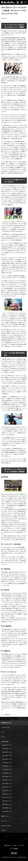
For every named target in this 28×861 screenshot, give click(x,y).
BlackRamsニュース (6, 722)
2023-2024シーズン (7, 755)
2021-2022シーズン (7, 762)
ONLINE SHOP (21, 2)
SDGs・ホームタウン (6, 825)
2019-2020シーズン (7, 769)
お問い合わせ (7, 845)
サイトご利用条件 (14, 848)
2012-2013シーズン (7, 794)
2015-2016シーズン (7, 783)
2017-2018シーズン (7, 776)
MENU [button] (26, 3)
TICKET (17, 2)
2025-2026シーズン (7, 748)
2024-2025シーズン (7, 752)
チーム (2, 732)
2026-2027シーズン (7, 745)
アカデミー (3, 830)
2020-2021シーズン (7, 766)
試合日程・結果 (5, 741)
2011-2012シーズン (7, 797)
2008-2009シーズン (7, 808)
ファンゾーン (4, 821)
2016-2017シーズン (7, 780)
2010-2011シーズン (7, 801)
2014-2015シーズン (7, 787)
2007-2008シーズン (7, 811)
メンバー (3, 737)
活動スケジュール (5, 816)
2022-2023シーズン (7, 759)
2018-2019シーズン (7, 773)
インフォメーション (5, 727)
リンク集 (14, 845)
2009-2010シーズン (7, 804)
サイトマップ (21, 845)
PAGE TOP (25, 838)
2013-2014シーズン (7, 790)
